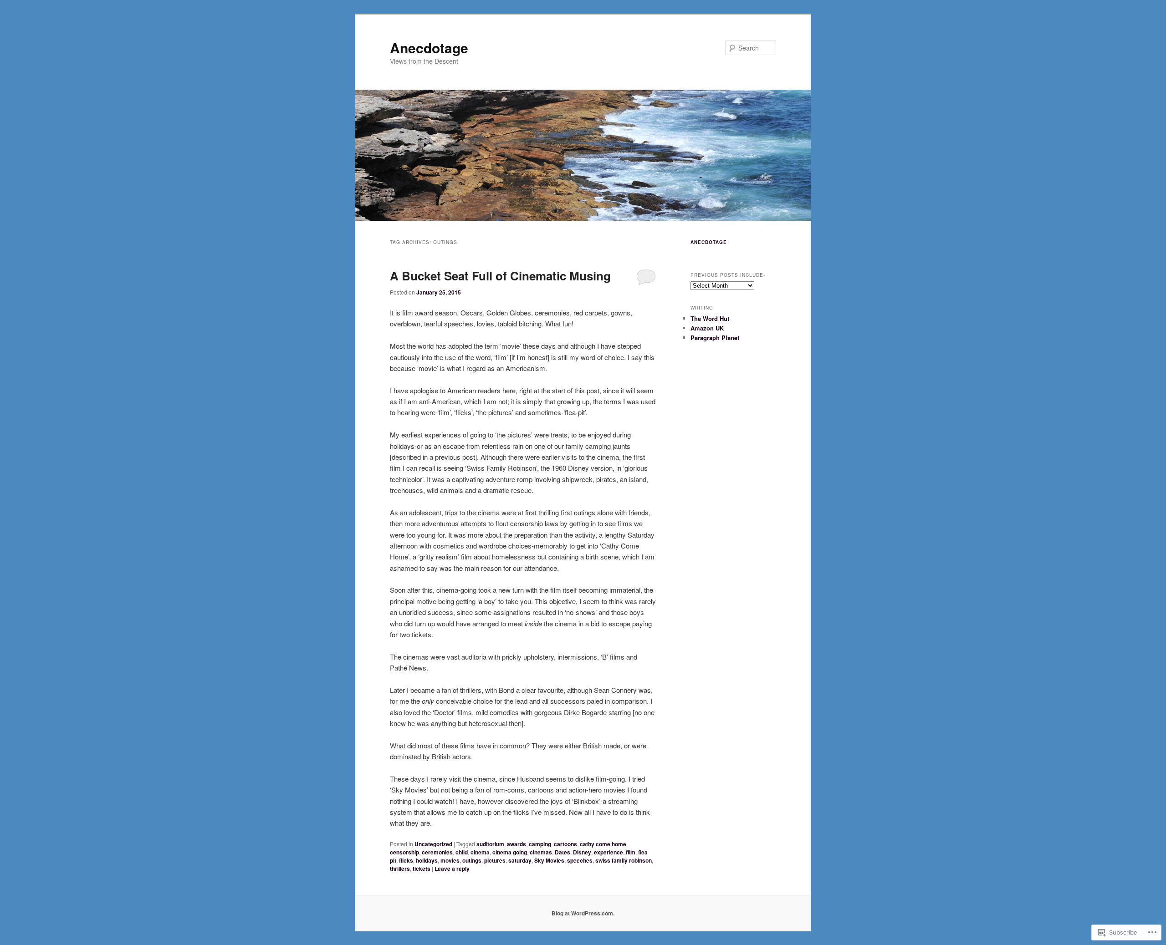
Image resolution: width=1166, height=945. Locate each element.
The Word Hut (709, 318)
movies (450, 860)
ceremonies (437, 852)
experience (608, 852)
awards (516, 844)
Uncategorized (433, 844)
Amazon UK (707, 328)
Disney (582, 852)
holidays (427, 860)
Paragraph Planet (714, 337)
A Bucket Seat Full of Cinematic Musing (500, 275)
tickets (421, 868)
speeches (580, 860)
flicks (406, 860)
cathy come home (603, 844)
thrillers (400, 868)
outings (471, 860)
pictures (495, 860)
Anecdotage (429, 47)
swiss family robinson (623, 860)
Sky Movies (549, 860)
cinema (480, 852)
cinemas (541, 852)
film (630, 852)
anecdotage (708, 242)
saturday (520, 860)
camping (540, 844)
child (461, 852)
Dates (562, 852)
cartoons (565, 844)
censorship (404, 852)
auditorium (490, 844)
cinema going (509, 852)
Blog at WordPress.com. (583, 913)
